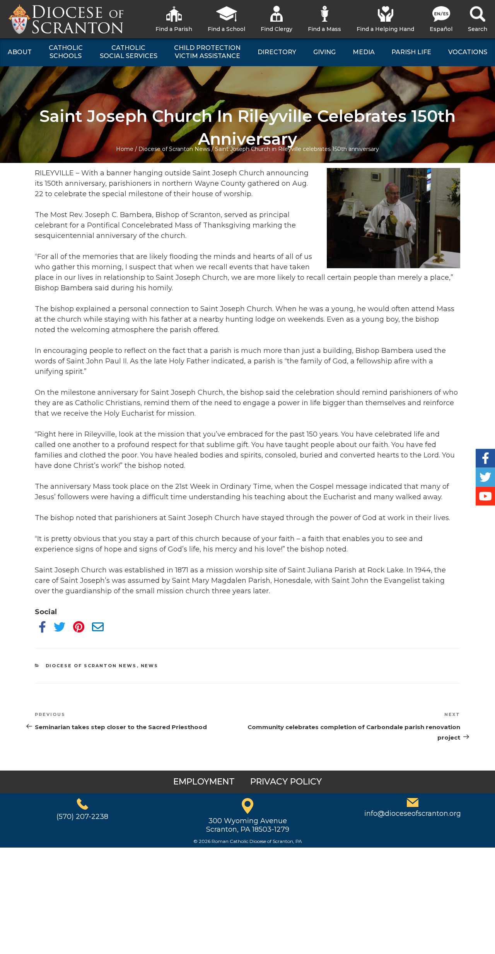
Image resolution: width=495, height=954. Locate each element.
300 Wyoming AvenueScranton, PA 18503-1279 (247, 825)
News (150, 665)
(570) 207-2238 (82, 816)
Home (124, 149)
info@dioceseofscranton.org (412, 813)
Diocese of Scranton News (174, 149)
